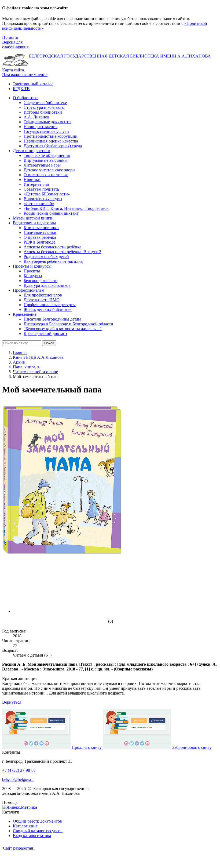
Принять (10, 37)
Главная (20, 352)
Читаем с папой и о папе (35, 371)
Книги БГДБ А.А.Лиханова (38, 357)
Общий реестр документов (37, 821)
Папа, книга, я (26, 367)
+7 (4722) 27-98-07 (19, 770)
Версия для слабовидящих (15, 44)
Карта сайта (13, 70)
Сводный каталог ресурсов (38, 830)
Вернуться (11, 702)
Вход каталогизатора (32, 835)
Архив (19, 362)
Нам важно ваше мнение (24, 74)
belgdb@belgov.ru (18, 779)
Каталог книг (25, 826)
